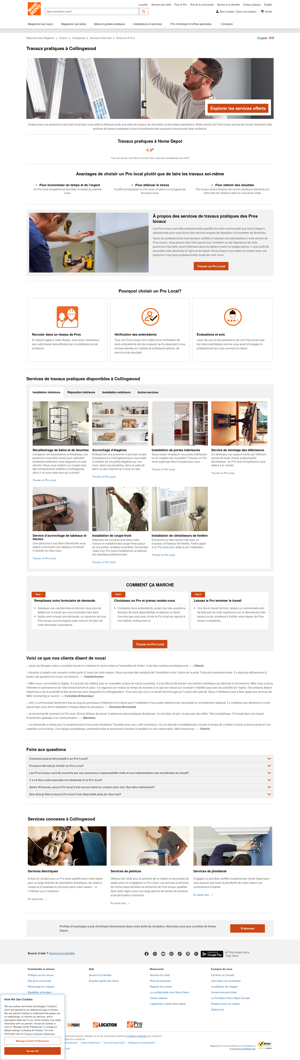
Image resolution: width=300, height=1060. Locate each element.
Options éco (217, 1009)
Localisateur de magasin (224, 986)
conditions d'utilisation (137, 1035)
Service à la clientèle (228, 4)
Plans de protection (160, 980)
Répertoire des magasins (40, 37)
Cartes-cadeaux (252, 4)
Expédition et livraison (40, 992)
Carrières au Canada (222, 975)
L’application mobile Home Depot (168, 1003)
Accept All (33, 1051)
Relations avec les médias (225, 1003)
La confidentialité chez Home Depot (169, 992)
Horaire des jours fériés (224, 992)
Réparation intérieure (81, 392)
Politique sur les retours (41, 975)
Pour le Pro (180, 4)
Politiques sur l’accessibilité (141, 1042)
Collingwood (78, 37)
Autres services (148, 392)
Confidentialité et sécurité (65, 1042)
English (268, 4)
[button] (143, 11)
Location (143, 4)
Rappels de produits (161, 986)
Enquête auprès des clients (104, 980)
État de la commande (202, 4)
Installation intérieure (46, 392)
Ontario (63, 37)
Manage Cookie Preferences (32, 1040)
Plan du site (64, 1048)
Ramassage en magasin (41, 986)
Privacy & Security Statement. (39, 1033)
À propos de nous (221, 969)
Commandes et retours (41, 969)
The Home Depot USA (113, 1042)
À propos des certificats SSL (243, 1048)
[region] (32, 1027)
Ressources (157, 969)
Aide (91, 969)
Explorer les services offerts (238, 108)
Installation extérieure (116, 392)
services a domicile (101, 37)
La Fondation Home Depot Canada (230, 998)
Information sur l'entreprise (226, 980)
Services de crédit (161, 4)
